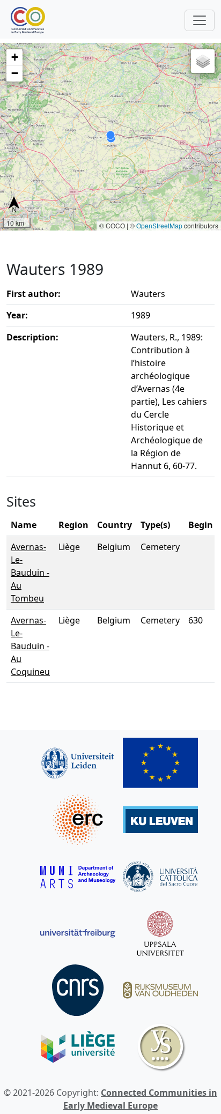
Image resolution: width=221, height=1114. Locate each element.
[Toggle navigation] (200, 20)
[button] (14, 57)
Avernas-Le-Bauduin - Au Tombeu (30, 572)
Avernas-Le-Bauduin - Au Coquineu (30, 646)
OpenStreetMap (159, 225)
